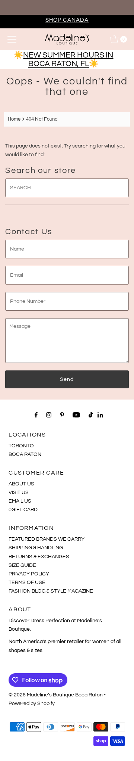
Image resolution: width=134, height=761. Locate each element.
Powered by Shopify (32, 703)
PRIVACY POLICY (29, 574)
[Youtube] (76, 415)
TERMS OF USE (27, 582)
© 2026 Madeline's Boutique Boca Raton (56, 695)
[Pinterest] (62, 415)
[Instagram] (48, 415)
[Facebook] (36, 415)
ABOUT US (21, 484)
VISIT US (19, 492)
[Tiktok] (91, 415)
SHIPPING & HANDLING (36, 547)
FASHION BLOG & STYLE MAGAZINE (51, 591)
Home (14, 119)
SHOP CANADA (67, 20)
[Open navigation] (12, 39)
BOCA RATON (25, 454)
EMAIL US (20, 501)
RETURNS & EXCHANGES (39, 556)
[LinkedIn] (100, 416)
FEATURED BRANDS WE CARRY (46, 539)
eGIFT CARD (23, 509)
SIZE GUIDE (22, 565)
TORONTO (21, 445)
